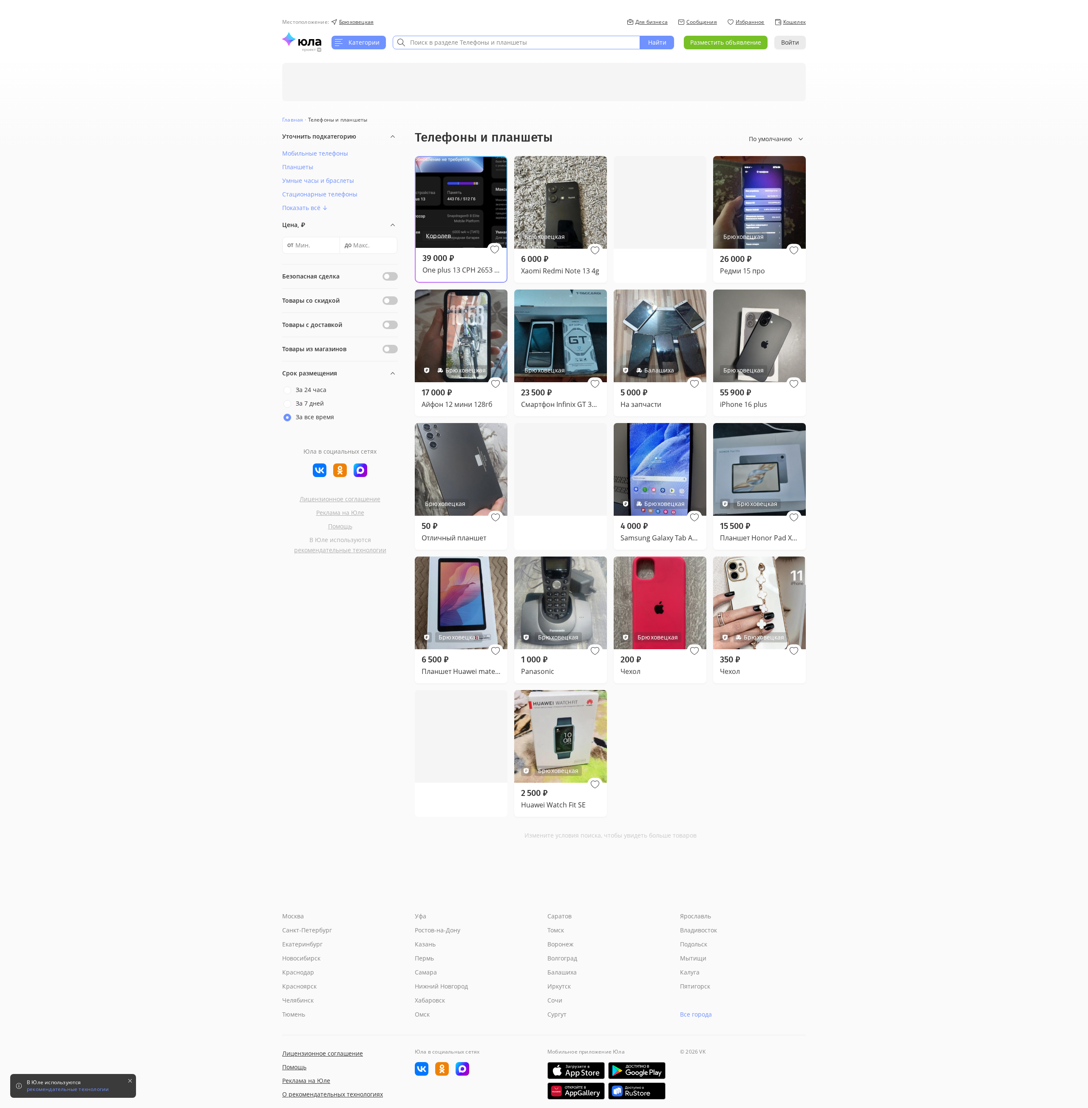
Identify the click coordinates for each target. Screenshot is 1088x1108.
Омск (422, 1014)
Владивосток (698, 930)
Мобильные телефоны (315, 153)
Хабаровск (430, 1000)
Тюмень (293, 1014)
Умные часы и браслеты (318, 180)
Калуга (690, 972)
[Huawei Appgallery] (576, 1090)
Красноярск (299, 986)
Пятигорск (695, 986)
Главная (292, 119)
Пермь (424, 958)
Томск (555, 930)
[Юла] (301, 39)
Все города (696, 1014)
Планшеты (297, 167)
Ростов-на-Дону (437, 930)
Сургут (557, 1014)
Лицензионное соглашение (340, 499)
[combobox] (516, 42)
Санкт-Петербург (307, 930)
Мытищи (693, 958)
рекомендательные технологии (340, 550)
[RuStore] (637, 1090)
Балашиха (562, 972)
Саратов (559, 916)
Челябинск (298, 1000)
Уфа (420, 916)
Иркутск (559, 986)
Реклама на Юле (340, 513)
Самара (426, 972)
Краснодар (298, 972)
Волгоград (562, 958)
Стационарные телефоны (319, 194)
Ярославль (695, 916)
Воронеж (560, 944)
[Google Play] (637, 1070)
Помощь (340, 526)
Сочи (554, 1000)
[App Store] (576, 1070)
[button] (494, 249)
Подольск (693, 944)
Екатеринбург (302, 944)
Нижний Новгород (441, 986)
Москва (293, 916)
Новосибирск (301, 958)
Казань (425, 944)
